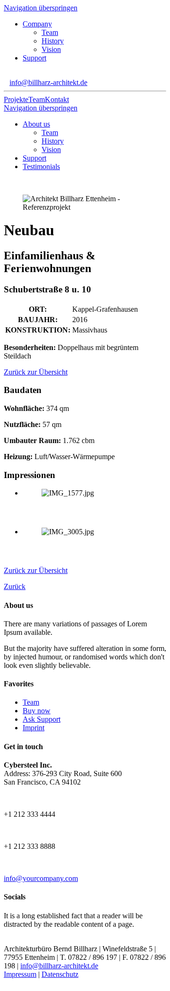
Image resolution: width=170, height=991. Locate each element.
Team (50, 32)
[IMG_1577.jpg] (94, 508)
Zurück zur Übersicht (36, 372)
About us (36, 124)
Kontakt (57, 99)
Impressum (20, 974)
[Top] (6, 983)
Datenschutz (60, 974)
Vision (51, 49)
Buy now (37, 711)
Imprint (33, 728)
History (53, 41)
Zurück (15, 586)
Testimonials (41, 166)
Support (34, 58)
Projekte (16, 99)
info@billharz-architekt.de (48, 82)
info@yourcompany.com (41, 878)
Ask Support (41, 719)
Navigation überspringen (40, 8)
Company (37, 24)
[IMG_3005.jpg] (94, 547)
